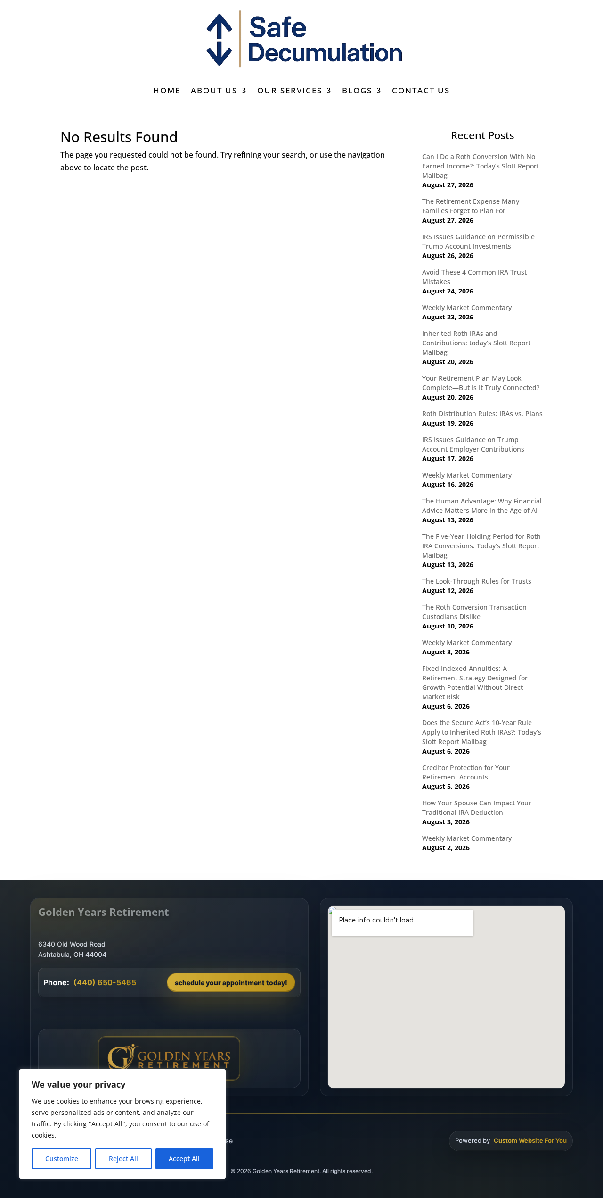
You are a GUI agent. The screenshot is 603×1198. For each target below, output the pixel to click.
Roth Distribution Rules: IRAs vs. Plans (482, 413)
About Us (214, 91)
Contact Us (421, 91)
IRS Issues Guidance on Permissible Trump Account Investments (478, 241)
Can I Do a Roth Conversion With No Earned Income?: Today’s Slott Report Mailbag (480, 166)
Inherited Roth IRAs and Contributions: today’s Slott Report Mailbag (476, 343)
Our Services (289, 91)
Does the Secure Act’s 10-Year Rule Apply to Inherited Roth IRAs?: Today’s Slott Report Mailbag (481, 732)
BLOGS (357, 91)
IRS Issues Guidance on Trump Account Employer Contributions (473, 444)
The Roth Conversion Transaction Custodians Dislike (474, 612)
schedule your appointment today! (231, 983)
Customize (61, 1158)
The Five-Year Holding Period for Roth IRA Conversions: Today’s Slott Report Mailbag (481, 546)
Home (166, 91)
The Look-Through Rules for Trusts (476, 581)
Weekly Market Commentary (467, 307)
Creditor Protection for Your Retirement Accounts (466, 772)
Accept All (184, 1158)
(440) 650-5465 (104, 982)
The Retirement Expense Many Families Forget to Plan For (470, 206)
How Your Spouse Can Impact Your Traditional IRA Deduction (476, 807)
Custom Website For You (530, 1140)
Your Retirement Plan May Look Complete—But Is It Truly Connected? (480, 383)
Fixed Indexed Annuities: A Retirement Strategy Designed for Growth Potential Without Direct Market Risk (475, 682)
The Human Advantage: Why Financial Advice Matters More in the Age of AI (482, 505)
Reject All (123, 1158)
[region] (122, 1124)
